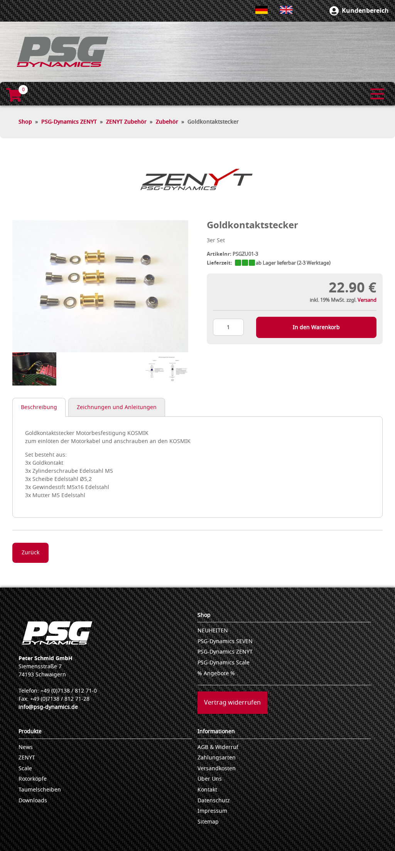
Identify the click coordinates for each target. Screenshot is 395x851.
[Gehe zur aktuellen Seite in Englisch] (286, 10)
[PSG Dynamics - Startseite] (62, 52)
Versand (367, 300)
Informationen (216, 731)
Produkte (30, 731)
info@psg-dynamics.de (48, 707)
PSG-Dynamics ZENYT (69, 122)
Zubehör (167, 122)
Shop (25, 122)
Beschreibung (39, 407)
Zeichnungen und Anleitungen (117, 407)
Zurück (30, 553)
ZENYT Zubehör (126, 122)
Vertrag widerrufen (232, 702)
